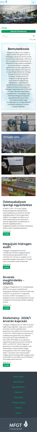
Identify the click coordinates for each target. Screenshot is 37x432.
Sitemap (18, 408)
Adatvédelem (18, 382)
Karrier (18, 413)
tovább (6, 234)
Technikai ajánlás (18, 403)
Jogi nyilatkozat (18, 387)
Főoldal (4, 28)
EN (31, 39)
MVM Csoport (18, 377)
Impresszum (18, 397)
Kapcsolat (18, 392)
